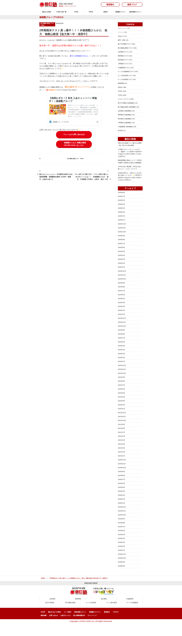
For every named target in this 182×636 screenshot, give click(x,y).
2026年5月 (121, 204)
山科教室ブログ (123, 52)
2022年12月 (122, 365)
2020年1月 (121, 503)
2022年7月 (121, 385)
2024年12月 (122, 271)
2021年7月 (121, 432)
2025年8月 (121, 239)
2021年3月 (121, 448)
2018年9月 (121, 562)
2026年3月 (121, 212)
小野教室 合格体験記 (125, 122)
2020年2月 (121, 499)
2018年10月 (122, 558)
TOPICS (115, 612)
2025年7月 (121, 243)
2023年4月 (121, 349)
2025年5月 (121, 251)
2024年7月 (121, 291)
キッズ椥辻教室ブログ (125, 75)
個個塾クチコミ (120, 12)
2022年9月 (121, 377)
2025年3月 (121, 259)
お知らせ (121, 36)
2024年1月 (121, 314)
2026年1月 (121, 220)
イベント (121, 32)
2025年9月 (121, 236)
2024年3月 (121, 306)
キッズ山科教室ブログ (125, 79)
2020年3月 (121, 495)
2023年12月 (122, 318)
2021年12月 (122, 412)
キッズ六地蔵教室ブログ (126, 71)
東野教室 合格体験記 (125, 115)
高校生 (105, 12)
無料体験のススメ (135, 12)
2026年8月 (121, 192)
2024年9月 (121, 283)
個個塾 (61, 6)
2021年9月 (121, 424)
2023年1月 (121, 361)
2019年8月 (121, 523)
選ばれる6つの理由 (54, 612)
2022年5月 (121, 393)
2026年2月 (121, 216)
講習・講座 (121, 40)
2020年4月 (121, 491)
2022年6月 (121, 389)
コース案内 (67, 612)
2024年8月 (121, 287)
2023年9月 (121, 330)
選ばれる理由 (46, 12)
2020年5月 (121, 487)
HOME (43, 612)
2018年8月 (121, 566)
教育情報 (121, 83)
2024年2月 (121, 310)
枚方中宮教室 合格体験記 (126, 103)
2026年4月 (121, 208)
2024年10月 (122, 279)
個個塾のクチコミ (95, 612)
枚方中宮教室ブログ (124, 44)
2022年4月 (121, 397)
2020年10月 (122, 467)
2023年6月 (121, 342)
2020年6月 (121, 483)
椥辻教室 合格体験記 (125, 119)
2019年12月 (122, 507)
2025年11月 (122, 228)
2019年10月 (122, 515)
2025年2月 (121, 263)
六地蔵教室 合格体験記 (125, 126)
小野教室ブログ (123, 63)
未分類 (120, 130)
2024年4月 (121, 302)
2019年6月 (121, 530)
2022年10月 (122, 373)
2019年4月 (121, 538)
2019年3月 (121, 542)
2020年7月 (121, 479)
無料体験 (44, 615)
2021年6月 (121, 436)
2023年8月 (121, 334)
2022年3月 (121, 401)
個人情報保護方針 (79, 615)
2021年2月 (121, 452)
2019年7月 (121, 526)
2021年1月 (121, 456)
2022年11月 (122, 369)
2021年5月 (121, 440)
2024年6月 (121, 294)
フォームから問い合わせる (74, 134)
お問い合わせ (53, 615)
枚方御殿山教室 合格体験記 (127, 107)
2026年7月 (121, 196)
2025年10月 (122, 232)
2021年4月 (121, 444)
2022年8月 (121, 381)
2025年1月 (121, 267)
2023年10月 (122, 326)
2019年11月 (122, 511)
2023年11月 (122, 322)
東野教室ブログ (123, 56)
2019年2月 (121, 546)
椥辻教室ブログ (123, 60)
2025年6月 (121, 247)
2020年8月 (121, 475)
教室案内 (107, 612)
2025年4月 (121, 255)
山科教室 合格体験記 (125, 111)
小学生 (76, 12)
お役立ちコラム (65, 615)
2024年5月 (121, 298)
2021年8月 (121, 428)
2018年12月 (122, 554)
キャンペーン (122, 28)
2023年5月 (121, 346)
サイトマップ (92, 615)
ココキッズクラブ (70, 6)
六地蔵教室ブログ (124, 67)
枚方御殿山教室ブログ (47, 23)
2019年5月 (121, 534)
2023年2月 (121, 357)
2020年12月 (122, 460)
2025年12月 (122, 224)
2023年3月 (121, 353)
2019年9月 (121, 519)
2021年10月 (122, 420)
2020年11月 (122, 464)
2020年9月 (121, 471)
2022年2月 (121, 405)
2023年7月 (121, 338)
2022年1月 (121, 408)
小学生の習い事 (61, 12)
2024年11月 (122, 275)
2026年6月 (121, 200)
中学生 (91, 12)
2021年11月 (122, 416)
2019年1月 (121, 550)
